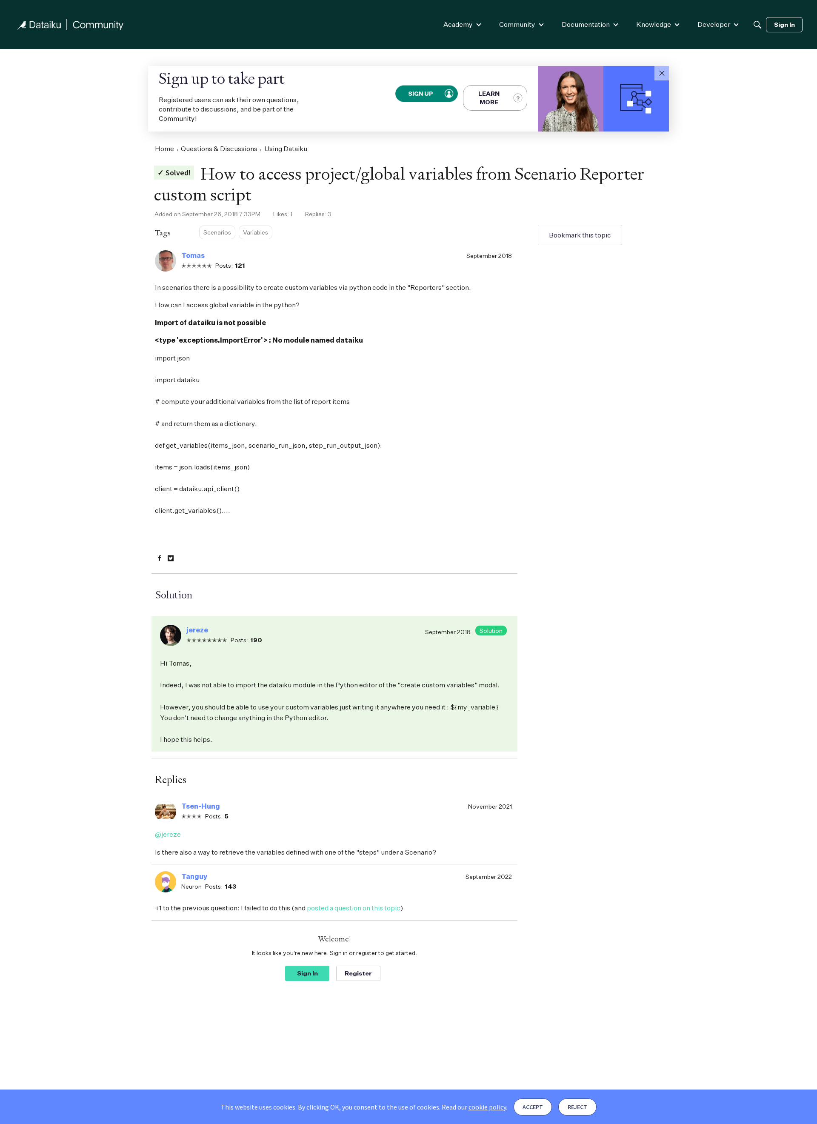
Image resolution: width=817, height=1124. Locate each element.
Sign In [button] (307, 973)
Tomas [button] (193, 255)
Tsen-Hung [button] (200, 806)
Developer (713, 24)
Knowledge (653, 24)
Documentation (586, 24)
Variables (255, 232)
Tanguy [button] (194, 876)
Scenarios (217, 232)
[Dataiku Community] (70, 24)
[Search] (757, 24)
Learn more (489, 98)
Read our (474, 1107)
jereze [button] (197, 630)
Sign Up (420, 93)
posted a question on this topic (353, 908)
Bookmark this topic (580, 235)
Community (517, 24)
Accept (533, 1107)
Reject (577, 1107)
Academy (458, 24)
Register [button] (358, 973)
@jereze (168, 834)
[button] (661, 73)
